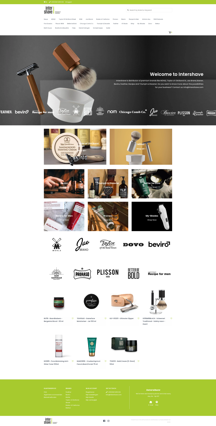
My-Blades (141, 24)
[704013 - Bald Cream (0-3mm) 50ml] (124, 344)
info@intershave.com (114, 395)
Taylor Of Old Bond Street (67, 19)
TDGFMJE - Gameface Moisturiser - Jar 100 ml (86, 319)
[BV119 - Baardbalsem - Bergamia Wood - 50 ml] (58, 302)
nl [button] (46, 2)
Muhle (68, 397)
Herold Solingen (84, 28)
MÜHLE (53, 19)
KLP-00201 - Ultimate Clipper (122, 318)
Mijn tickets (90, 397)
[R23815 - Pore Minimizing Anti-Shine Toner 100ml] (58, 344)
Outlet (108, 28)
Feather (115, 24)
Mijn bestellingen (92, 395)
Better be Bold (71, 24)
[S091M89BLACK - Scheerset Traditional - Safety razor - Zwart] (157, 302)
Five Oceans (48, 24)
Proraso (115, 19)
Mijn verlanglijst (91, 400)
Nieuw (46, 19)
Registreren (90, 392)
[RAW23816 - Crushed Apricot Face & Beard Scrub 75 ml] (91, 344)
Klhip (132, 24)
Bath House (48, 28)
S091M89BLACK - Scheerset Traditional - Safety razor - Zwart (154, 321)
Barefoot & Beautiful (62, 28)
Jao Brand (89, 19)
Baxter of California (102, 19)
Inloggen (68, 2)
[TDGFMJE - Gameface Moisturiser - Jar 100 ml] (91, 302)
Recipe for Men (134, 19)
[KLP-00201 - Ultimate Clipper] (124, 302)
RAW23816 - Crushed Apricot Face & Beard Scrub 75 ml (88, 362)
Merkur (157, 24)
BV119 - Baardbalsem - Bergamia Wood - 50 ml (53, 319)
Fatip (73, 28)
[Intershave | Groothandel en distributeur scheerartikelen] (83, 10)
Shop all (81, 150)
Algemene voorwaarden (53, 395)
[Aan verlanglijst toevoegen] (72, 318)
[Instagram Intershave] (108, 421)
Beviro (123, 19)
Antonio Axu (146, 19)
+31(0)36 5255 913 (114, 392)
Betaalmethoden (50, 397)
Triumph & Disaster (103, 24)
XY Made (124, 24)
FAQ (45, 392)
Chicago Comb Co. (86, 24)
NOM (80, 19)
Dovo (150, 24)
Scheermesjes (98, 28)
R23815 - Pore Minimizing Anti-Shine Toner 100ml (56, 362)
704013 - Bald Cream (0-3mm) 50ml (122, 362)
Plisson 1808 (60, 24)
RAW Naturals (158, 19)
